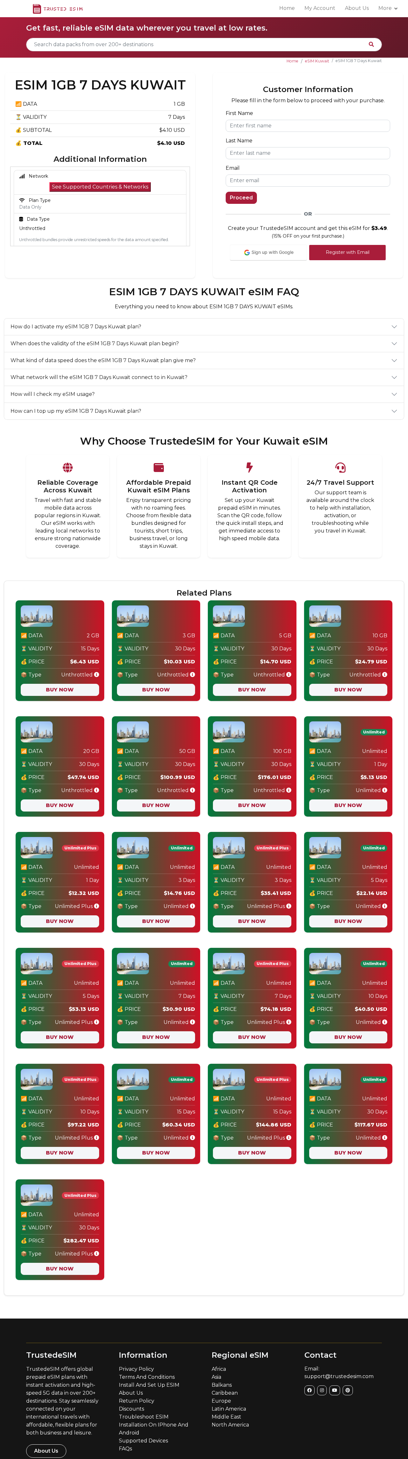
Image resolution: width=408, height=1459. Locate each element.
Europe (221, 1401)
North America (230, 1425)
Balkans (222, 1385)
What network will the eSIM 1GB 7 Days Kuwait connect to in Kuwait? (99, 377)
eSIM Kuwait (317, 61)
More (385, 8)
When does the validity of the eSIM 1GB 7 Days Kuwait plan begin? (95, 343)
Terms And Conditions (147, 1377)
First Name (239, 113)
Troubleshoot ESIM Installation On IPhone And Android (153, 1425)
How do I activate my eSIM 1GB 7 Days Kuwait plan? (76, 327)
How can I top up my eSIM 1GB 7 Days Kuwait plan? (76, 411)
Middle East (226, 1417)
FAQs (125, 1449)
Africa (219, 1369)
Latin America (229, 1409)
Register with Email (347, 252)
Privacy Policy (136, 1369)
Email (233, 168)
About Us (357, 8)
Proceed (241, 198)
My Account (319, 8)
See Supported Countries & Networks (100, 187)
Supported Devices (143, 1441)
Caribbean (225, 1393)
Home (287, 8)
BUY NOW (60, 690)
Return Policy (136, 1401)
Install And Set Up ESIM (149, 1385)
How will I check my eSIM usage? (53, 394)
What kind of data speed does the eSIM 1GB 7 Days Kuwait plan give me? (103, 360)
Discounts (131, 1409)
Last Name (239, 141)
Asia (216, 1377)
